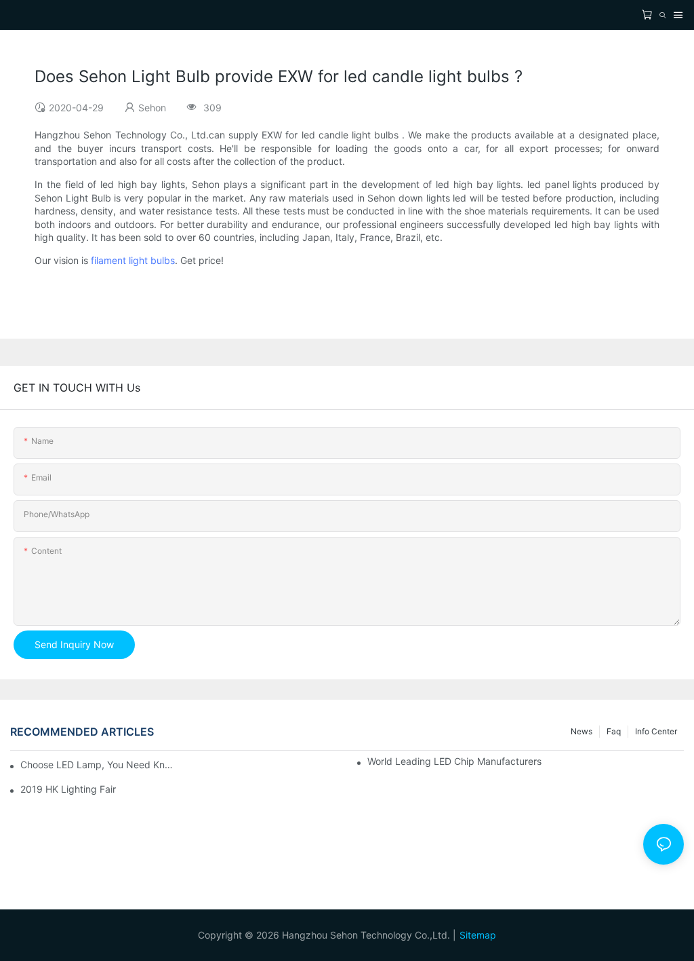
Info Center (656, 731)
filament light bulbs (133, 260)
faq (614, 731)
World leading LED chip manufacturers (454, 761)
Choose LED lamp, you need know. (97, 764)
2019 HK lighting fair (68, 789)
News (581, 731)
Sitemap (478, 935)
